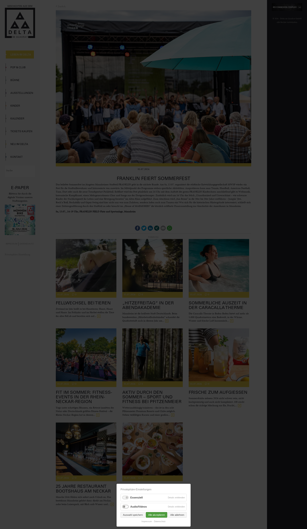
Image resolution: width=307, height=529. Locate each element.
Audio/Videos (138, 506)
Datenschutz (160, 521)
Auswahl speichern (133, 514)
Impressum (147, 521)
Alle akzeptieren (156, 514)
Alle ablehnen (177, 514)
